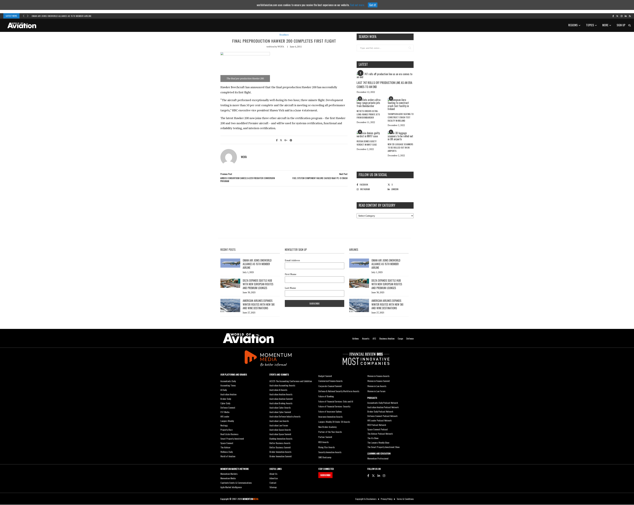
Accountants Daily (228, 381)
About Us (273, 473)
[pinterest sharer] (291, 140)
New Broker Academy (327, 427)
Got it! (372, 5)
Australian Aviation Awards (280, 394)
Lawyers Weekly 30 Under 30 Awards (334, 421)
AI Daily (223, 390)
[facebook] (613, 16)
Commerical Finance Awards (330, 381)
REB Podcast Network (376, 425)
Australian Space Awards (280, 429)
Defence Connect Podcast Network (382, 416)
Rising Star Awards (326, 447)
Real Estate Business (229, 434)
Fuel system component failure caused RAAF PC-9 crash (320, 178)
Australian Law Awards (279, 421)
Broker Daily (225, 398)
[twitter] (617, 16)
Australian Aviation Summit (281, 398)
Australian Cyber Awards (280, 407)
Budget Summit (325, 376)
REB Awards (323, 442)
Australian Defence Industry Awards (284, 416)
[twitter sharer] (281, 140)
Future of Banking (326, 396)
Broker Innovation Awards (280, 451)
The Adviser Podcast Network (380, 433)
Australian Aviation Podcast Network (383, 407)
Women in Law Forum (376, 391)
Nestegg (224, 425)
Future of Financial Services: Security (334, 406)
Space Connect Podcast (377, 429)
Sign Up (621, 25)
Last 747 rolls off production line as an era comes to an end (384, 84)
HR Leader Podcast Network (379, 420)
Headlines (284, 35)
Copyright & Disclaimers (365, 499)
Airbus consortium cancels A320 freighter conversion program (247, 179)
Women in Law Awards (376, 386)
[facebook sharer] (277, 140)
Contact (272, 482)
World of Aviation (227, 456)
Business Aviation (386, 338)
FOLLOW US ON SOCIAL (373, 174)
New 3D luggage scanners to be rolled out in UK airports (400, 147)
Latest (363, 64)
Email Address (292, 260)
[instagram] (621, 16)
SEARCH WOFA (367, 36)
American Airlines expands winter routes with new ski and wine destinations (259, 304)
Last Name (290, 288)
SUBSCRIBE (325, 475)
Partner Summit (325, 437)
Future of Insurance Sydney (330, 411)
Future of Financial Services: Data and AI (335, 401)
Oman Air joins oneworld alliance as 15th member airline (61, 16)
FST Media (224, 412)
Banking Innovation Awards (280, 438)
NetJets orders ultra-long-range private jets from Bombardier (368, 114)
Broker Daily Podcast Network (380, 411)
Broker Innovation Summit (280, 456)
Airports (365, 338)
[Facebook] (368, 475)
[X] (373, 475)
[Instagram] (384, 475)
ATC (374, 338)
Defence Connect (227, 407)
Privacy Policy (386, 499)
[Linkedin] (378, 475)
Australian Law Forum (278, 425)
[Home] (248, 338)
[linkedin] (626, 16)
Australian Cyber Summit (280, 412)
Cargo (400, 338)
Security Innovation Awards (329, 452)
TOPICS (590, 25)
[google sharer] (285, 140)
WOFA (281, 46)
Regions (573, 25)
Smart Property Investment (232, 438)
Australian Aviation (228, 394)
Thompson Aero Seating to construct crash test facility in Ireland (401, 117)
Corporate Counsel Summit (330, 386)
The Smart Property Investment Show (383, 447)
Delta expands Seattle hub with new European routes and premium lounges (258, 284)
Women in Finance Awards (378, 376)
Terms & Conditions (405, 499)
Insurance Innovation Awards (330, 416)
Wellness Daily (226, 451)
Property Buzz (226, 429)
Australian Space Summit (280, 434)
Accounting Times (228, 385)
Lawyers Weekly (227, 421)
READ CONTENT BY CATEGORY (377, 205)
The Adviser (225, 447)
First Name (290, 274)
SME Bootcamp (324, 457)
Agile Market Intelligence (231, 487)
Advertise (273, 478)
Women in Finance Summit (378, 381)
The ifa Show (372, 438)
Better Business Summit (280, 447)
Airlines (355, 338)
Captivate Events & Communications (236, 482)
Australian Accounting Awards (282, 385)
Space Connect (226, 443)
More (605, 25)
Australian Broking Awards (280, 403)
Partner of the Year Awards (330, 431)
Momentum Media (228, 478)
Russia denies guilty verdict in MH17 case (367, 142)
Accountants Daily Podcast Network (382, 402)
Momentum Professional (377, 458)
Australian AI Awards (278, 390)
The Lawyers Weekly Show (378, 442)
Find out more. (357, 5)
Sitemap (273, 487)
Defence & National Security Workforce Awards (338, 391)
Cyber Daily (225, 403)
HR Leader (224, 416)
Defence (410, 338)
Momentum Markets (229, 473)
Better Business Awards (279, 443)
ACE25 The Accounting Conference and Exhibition (290, 381)
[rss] (630, 16)
